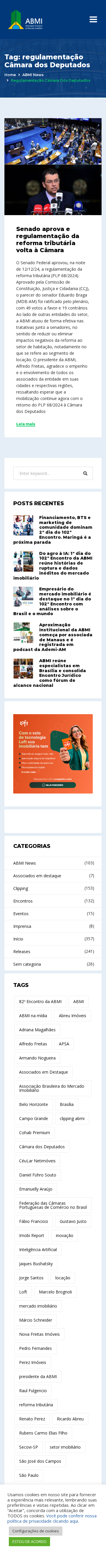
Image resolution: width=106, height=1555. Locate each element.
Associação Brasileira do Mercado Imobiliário (51, 1088)
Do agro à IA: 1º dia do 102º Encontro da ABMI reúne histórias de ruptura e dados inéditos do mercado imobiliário (52, 566)
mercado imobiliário (38, 1306)
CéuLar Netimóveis (37, 1161)
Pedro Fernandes (35, 1348)
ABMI (78, 1001)
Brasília (67, 1104)
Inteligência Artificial (38, 1249)
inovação (64, 1235)
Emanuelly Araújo (35, 1189)
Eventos (21, 913)
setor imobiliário (65, 1447)
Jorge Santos (31, 1278)
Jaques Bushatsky (36, 1263)
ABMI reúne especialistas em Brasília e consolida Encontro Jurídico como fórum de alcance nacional (49, 673)
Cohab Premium (34, 1132)
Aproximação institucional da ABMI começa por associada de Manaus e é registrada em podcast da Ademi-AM (52, 637)
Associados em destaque (37, 875)
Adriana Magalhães (37, 1029)
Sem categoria (27, 964)
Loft (23, 1292)
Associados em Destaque (43, 1072)
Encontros (23, 901)
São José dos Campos (40, 1461)
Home (10, 75)
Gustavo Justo (73, 1221)
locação (62, 1278)
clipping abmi (72, 1118)
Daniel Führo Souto (37, 1175)
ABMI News (33, 75)
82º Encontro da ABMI (40, 1001)
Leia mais (25, 424)
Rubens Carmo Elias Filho (43, 1433)
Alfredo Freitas (33, 1044)
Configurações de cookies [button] (35, 1531)
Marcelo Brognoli (55, 1292)
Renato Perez (32, 1419)
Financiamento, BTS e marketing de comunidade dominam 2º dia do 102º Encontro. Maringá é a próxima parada (52, 530)
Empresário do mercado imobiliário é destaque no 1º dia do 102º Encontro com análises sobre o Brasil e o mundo (52, 601)
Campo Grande (33, 1118)
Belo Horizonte (33, 1104)
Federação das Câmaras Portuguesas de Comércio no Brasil (53, 1205)
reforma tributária (36, 1404)
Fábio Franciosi (33, 1221)
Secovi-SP (28, 1447)
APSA (64, 1044)
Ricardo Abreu (70, 1419)
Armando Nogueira (37, 1058)
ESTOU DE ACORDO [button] (29, 1541)
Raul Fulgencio (33, 1390)
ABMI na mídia (33, 1015)
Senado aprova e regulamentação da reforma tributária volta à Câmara (47, 239)
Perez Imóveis (32, 1362)
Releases (21, 951)
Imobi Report (31, 1235)
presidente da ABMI (38, 1376)
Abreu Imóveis (72, 1015)
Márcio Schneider (35, 1320)
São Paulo (29, 1475)
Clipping (20, 888)
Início (18, 939)
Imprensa (22, 926)
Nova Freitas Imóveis (39, 1334)
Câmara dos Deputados (42, 1146)
